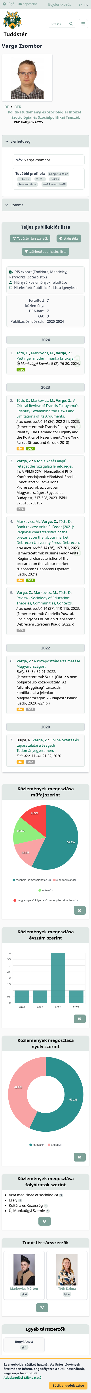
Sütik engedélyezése (68, 1385)
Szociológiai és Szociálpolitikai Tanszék (45, 117)
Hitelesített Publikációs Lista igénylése (45, 287)
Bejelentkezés (59, 4)
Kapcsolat (29, 4)
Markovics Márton (24, 1288)
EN (81, 5)
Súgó (10, 4)
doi (20, 448)
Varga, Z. (63, 353)
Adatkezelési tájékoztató (23, 1377)
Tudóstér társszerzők (32, 238)
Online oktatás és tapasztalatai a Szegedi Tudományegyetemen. (48, 745)
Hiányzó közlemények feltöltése (40, 282)
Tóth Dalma (67, 1288)
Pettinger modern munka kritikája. (45, 358)
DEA (21, 369)
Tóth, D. (23, 353)
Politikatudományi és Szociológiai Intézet (44, 112)
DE (6, 106)
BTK (17, 106)
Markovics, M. (42, 353)
